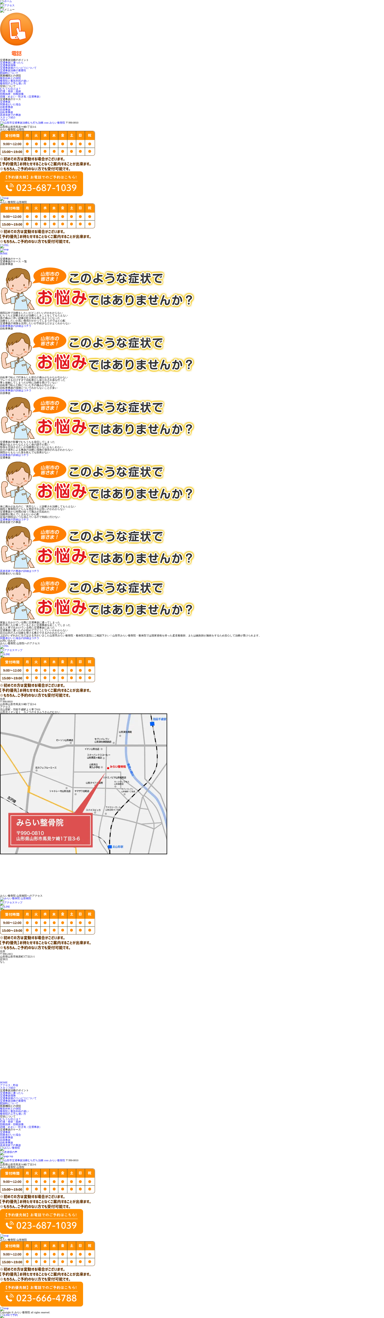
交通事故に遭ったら (12, 62)
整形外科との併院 (10, 78)
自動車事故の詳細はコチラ (15, 325)
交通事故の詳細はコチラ (14, 519)
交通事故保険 (8, 65)
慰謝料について (9, 73)
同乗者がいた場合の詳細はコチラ (19, 638)
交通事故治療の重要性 (13, 70)
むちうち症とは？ (10, 88)
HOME (4, 253)
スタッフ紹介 (8, 117)
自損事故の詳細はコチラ (14, 455)
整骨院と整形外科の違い (14, 80)
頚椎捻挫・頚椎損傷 (12, 93)
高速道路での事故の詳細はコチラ (19, 571)
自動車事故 (6, 107)
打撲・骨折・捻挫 (10, 91)
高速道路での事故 (10, 114)
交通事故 (5, 101)
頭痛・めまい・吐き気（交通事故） (21, 96)
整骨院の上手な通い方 (13, 83)
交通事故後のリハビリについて (18, 67)
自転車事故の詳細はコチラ (15, 390)
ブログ (4, 120)
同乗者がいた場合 (10, 104)
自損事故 (5, 109)
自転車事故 (6, 112)
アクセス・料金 (9, 1085)
